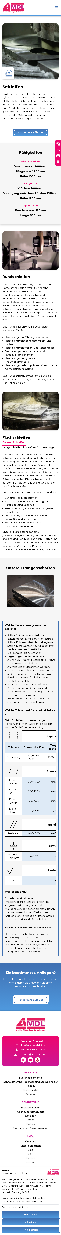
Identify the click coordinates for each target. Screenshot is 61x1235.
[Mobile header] (56, 8)
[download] (58, 150)
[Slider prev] (4, 591)
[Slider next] (56, 591)
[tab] (14, 442)
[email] (58, 155)
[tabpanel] (30, 502)
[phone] (58, 144)
